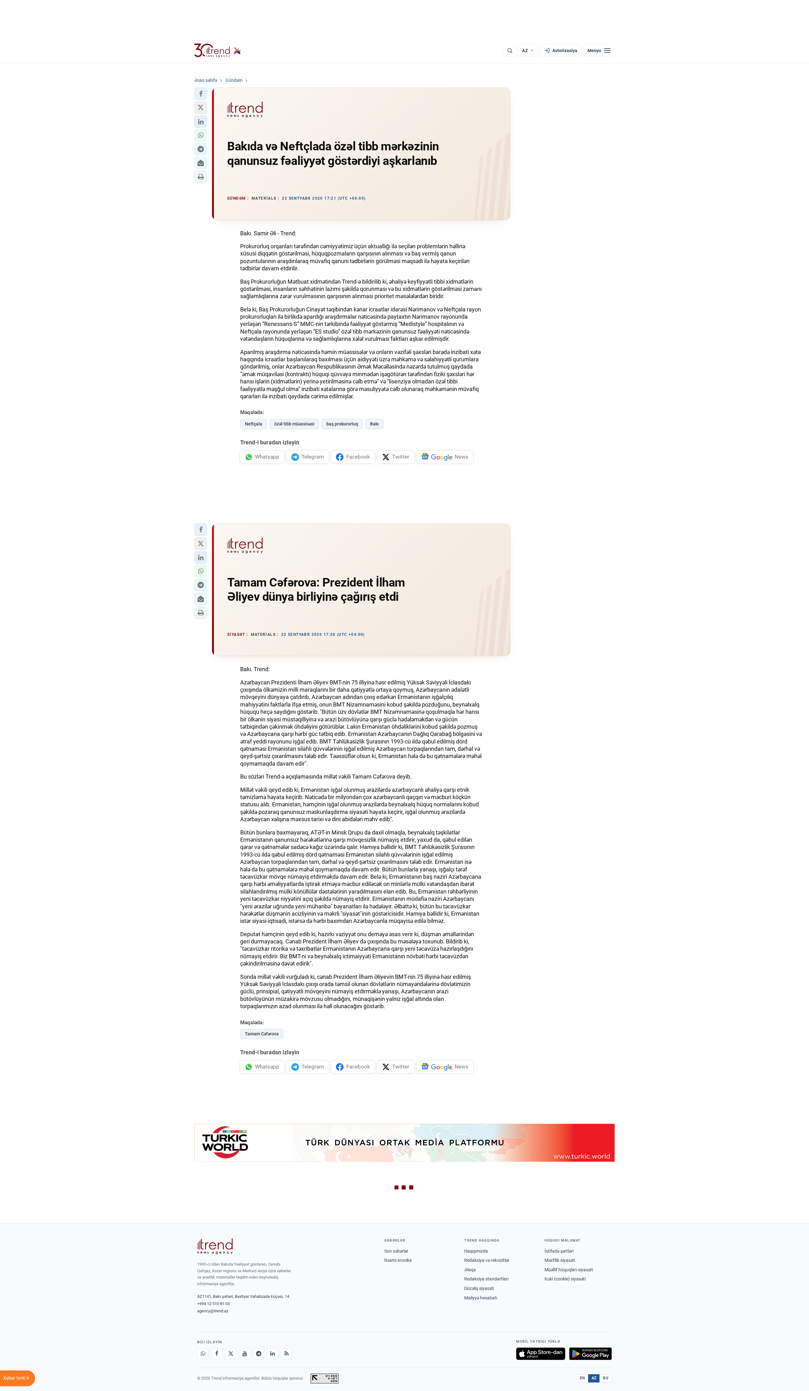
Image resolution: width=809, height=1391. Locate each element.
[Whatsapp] (203, 1353)
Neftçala (253, 423)
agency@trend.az (212, 1311)
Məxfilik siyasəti (559, 1260)
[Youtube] (244, 1353)
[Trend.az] (217, 50)
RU (605, 1378)
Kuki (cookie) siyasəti (565, 1278)
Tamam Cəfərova (262, 1033)
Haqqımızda (476, 1251)
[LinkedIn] (272, 1353)
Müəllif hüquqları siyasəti (568, 1269)
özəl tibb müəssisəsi (294, 423)
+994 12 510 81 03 (213, 1303)
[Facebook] (216, 1353)
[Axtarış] (509, 50)
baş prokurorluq (342, 423)
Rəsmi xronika (398, 1260)
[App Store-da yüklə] (540, 1353)
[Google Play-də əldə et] (590, 1353)
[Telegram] (258, 1353)
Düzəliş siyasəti (479, 1288)
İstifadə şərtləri (559, 1251)
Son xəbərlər (396, 1251)
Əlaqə (470, 1269)
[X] (230, 1353)
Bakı (374, 423)
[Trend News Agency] (215, 1246)
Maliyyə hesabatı (480, 1297)
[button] (201, 94)
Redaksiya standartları (486, 1278)
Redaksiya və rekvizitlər (486, 1260)
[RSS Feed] (286, 1353)
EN (582, 1378)
